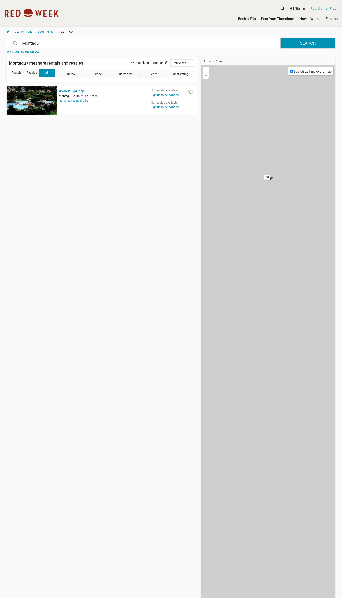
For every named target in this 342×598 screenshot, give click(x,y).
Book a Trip (247, 19)
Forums (332, 19)
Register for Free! (324, 8)
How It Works (309, 19)
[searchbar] (283, 8)
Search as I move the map (313, 71)
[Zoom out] (206, 76)
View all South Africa (23, 52)
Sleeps (153, 74)
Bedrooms (126, 74)
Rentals (17, 72)
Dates (71, 74)
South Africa (46, 31)
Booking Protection (147, 63)
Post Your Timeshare (277, 19)
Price (98, 74)
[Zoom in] (206, 70)
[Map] (268, 171)
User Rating (180, 74)
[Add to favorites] (190, 91)
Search (308, 43)
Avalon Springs (72, 91)
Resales (32, 72)
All (47, 72)
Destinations (23, 31)
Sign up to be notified (165, 95)
